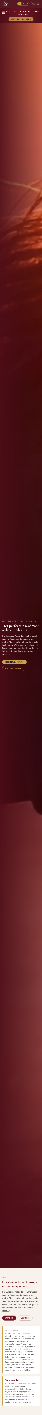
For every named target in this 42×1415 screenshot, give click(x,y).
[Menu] (38, 4)
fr (23, 4)
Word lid (9, 1318)
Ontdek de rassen (13, 669)
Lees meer (25, 1318)
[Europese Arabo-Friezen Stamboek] (5, 4)
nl (19, 4)
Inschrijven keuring (14, 662)
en (27, 4)
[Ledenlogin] (33, 4)
